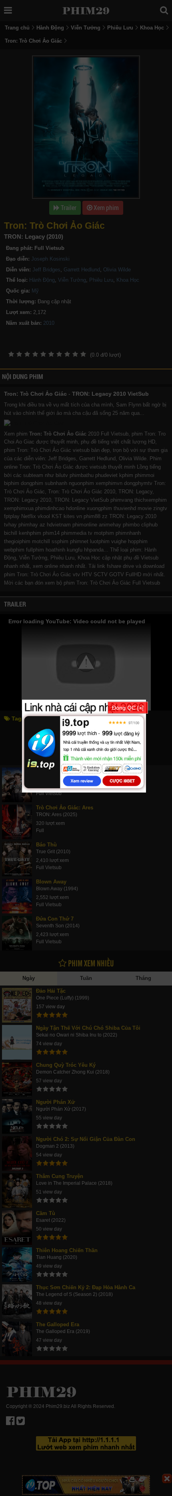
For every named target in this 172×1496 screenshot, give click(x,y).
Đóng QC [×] (128, 708)
